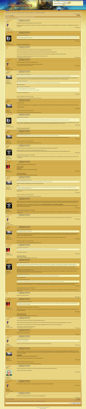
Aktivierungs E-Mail (75, 1)
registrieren (66, 1)
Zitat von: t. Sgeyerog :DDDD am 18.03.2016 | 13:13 (24, 229)
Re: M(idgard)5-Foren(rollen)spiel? (24, 46)
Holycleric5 (9, 161)
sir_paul (8, 365)
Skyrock (8, 145)
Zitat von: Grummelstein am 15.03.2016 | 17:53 (23, 74)
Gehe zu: (70, 403)
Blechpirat (31, 12)
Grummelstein (10, 32)
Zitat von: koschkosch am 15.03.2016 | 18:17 (23, 86)
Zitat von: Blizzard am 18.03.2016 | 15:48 (23, 247)
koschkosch (9, 20)
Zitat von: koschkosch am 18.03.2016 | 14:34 (23, 279)
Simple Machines (46, 407)
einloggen (62, 1)
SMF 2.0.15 (38, 407)
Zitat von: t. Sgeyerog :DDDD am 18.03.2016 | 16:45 (24, 301)
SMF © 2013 (42, 407)
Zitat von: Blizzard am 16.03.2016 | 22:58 (23, 117)
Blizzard (8, 71)
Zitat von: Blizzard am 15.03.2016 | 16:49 (23, 35)
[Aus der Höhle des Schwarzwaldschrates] (6, 274)
